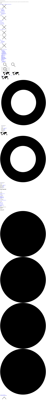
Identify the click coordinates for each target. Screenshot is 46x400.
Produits (2, 50)
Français (3, 129)
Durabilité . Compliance (3, 57)
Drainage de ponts (3, 54)
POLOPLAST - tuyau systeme (4, 49)
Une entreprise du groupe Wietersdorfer (3, 395)
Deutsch (4, 128)
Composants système (4, 52)
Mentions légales (1, 204)
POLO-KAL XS (3, 51)
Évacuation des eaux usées (2, 12)
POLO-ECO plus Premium (3, 13)
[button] (5, 66)
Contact (2, 59)
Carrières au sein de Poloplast (2, 29)
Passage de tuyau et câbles (2, 11)
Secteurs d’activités (1, 20)
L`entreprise (2, 55)
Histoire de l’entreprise (2, 197)
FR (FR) (2, 75)
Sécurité (1, 205)
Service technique (3, 61)
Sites (0, 39)
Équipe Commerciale (3, 41)
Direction (1, 21)
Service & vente (1, 40)
